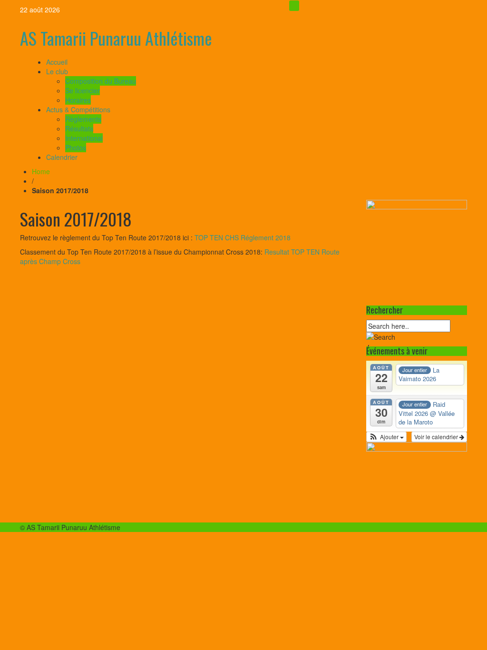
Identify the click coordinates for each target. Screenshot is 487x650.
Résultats (79, 128)
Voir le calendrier (436, 437)
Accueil (57, 62)
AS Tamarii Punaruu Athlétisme (116, 37)
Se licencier (82, 90)
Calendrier (62, 157)
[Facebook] (294, 5)
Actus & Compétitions (78, 109)
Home (41, 171)
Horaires (78, 100)
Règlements (83, 119)
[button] (387, 437)
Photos (75, 147)
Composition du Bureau (100, 81)
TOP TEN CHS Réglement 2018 (243, 237)
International (84, 138)
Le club (57, 71)
